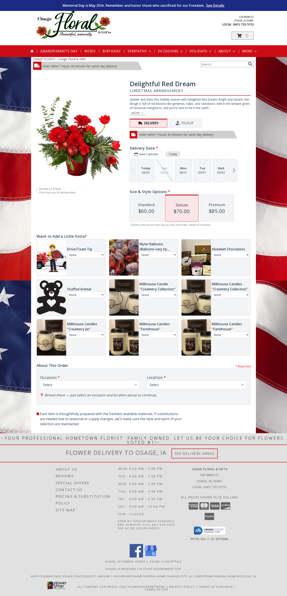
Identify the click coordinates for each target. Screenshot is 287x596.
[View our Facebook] (136, 556)
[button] (243, 36)
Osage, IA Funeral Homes (125, 561)
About (225, 51)
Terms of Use (156, 589)
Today (173, 154)
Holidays (198, 51)
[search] (250, 64)
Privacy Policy (182, 587)
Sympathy (137, 51)
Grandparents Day (59, 51)
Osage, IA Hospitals (165, 561)
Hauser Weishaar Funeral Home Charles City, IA (153, 576)
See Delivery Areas (195, 453)
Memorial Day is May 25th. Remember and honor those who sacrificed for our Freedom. (143, 5)
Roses (90, 51)
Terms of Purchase (216, 587)
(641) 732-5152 (243, 24)
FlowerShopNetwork (146, 587)
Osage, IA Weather (121, 569)
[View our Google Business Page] (150, 556)
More (247, 51)
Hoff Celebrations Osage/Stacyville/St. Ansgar (71, 576)
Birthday (112, 51)
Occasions (168, 51)
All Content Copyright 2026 (102, 587)
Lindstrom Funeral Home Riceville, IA (225, 576)
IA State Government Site (160, 569)
